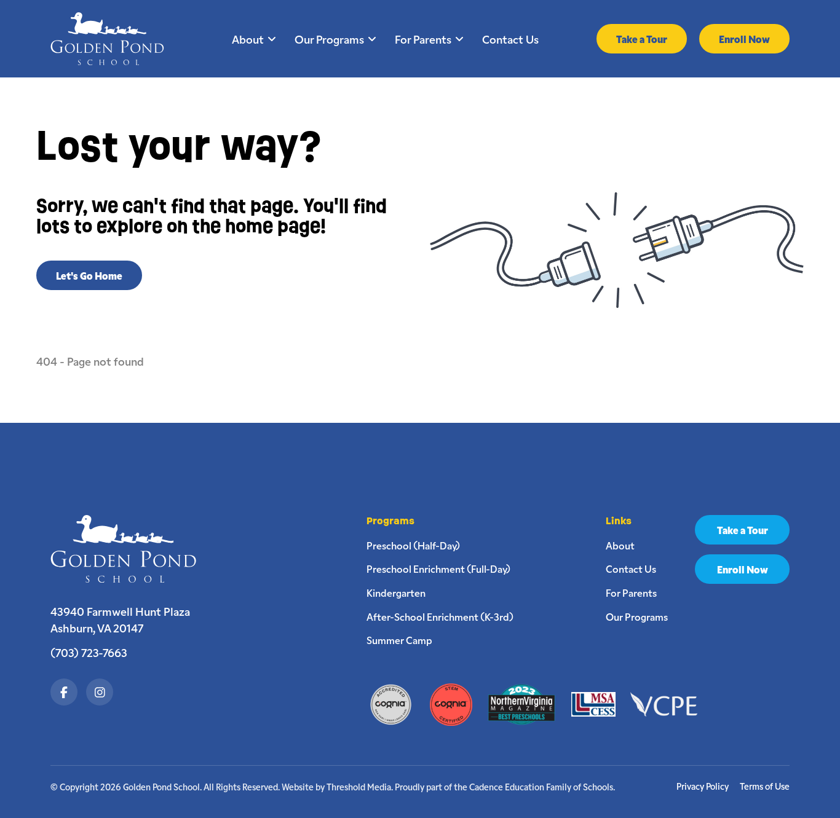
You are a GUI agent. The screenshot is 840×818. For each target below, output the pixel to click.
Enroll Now (744, 38)
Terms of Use (765, 786)
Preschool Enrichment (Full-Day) (438, 568)
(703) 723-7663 (88, 652)
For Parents (423, 39)
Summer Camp (399, 640)
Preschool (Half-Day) (413, 545)
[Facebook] (63, 692)
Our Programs (329, 39)
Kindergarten (396, 592)
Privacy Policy (702, 786)
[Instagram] (99, 692)
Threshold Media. (360, 787)
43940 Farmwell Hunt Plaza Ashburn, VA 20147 (120, 619)
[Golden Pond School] (129, 549)
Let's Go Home (89, 275)
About (248, 39)
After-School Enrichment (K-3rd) (440, 616)
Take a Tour (641, 38)
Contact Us (510, 39)
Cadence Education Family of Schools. (542, 787)
